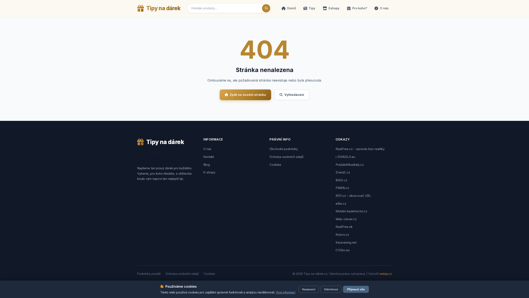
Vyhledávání (294, 95)
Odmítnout (331, 289)
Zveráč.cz (343, 172)
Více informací (285, 292)
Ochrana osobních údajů (286, 157)
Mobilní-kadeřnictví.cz (351, 211)
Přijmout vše (356, 289)
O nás (384, 8)
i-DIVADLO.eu (345, 157)
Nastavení (308, 289)
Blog (206, 165)
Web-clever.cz (346, 219)
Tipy (312, 8)
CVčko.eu (343, 250)
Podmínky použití (149, 273)
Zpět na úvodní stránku (248, 95)
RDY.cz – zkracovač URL (353, 196)
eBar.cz (341, 203)
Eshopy (334, 8)
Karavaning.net (346, 242)
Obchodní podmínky (283, 149)
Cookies (275, 165)
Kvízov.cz (342, 235)
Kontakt (208, 157)
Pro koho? (359, 8)
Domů (291, 8)
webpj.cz (385, 273)
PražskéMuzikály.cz (350, 165)
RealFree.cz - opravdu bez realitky (360, 149)
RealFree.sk (344, 227)
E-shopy (209, 172)
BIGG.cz (341, 180)
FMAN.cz (342, 188)
